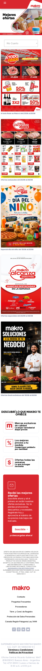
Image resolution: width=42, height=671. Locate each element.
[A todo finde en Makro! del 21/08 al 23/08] (21, 80)
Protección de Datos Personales (21, 616)
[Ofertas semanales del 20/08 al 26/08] (21, 148)
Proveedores (21, 607)
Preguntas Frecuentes (21, 602)
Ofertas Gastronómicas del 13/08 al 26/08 (19, 395)
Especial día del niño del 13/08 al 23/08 (17, 250)
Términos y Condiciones (20, 650)
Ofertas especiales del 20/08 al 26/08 (17, 316)
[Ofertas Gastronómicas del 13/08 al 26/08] (21, 357)
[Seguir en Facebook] (14, 629)
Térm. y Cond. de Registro (21, 611)
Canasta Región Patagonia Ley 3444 (21, 621)
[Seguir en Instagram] (19, 629)
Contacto (21, 597)
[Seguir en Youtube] (28, 629)
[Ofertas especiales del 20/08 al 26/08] (21, 284)
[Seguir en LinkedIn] (23, 629)
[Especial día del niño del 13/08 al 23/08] (21, 216)
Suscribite (20, 529)
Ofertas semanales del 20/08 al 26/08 (17, 180)
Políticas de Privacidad (21, 652)
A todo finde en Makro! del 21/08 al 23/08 (18, 113)
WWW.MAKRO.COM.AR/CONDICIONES (21, 568)
